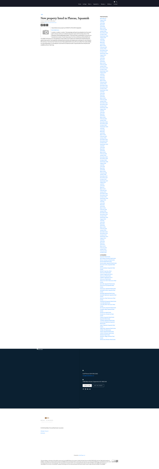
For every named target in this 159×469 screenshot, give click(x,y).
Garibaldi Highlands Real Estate (107, 293)
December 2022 (104, 85)
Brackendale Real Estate (106, 261)
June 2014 (102, 241)
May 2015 (102, 223)
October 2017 (103, 179)
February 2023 (103, 82)
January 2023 (103, 83)
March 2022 (103, 98)
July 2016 (102, 201)
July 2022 (102, 91)
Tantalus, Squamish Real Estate (107, 320)
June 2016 (102, 203)
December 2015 (104, 212)
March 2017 (103, 188)
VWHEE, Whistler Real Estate (107, 333)
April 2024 (102, 61)
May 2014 (102, 243)
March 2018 (103, 171)
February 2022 (103, 99)
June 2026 (102, 23)
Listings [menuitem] (84, 4)
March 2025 (103, 45)
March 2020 (103, 134)
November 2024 (104, 50)
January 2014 (103, 249)
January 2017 (103, 192)
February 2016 (103, 209)
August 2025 (103, 37)
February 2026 (103, 29)
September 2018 (104, 161)
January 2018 (103, 174)
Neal (89, 4)
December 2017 (104, 176)
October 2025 (103, 34)
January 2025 (103, 48)
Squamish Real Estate (105, 256)
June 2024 (102, 58)
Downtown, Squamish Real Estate (108, 288)
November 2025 (104, 32)
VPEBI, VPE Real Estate (105, 330)
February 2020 (103, 136)
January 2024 (103, 66)
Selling (109, 4)
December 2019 (104, 139)
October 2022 (103, 88)
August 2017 (103, 182)
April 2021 (102, 115)
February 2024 (103, 64)
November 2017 (104, 177)
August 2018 (103, 163)
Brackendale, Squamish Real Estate (108, 263)
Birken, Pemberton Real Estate (107, 260)
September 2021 (104, 107)
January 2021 (103, 120)
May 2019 (102, 149)
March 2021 (103, 117)
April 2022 (102, 96)
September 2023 (104, 71)
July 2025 (102, 39)
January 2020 (103, 138)
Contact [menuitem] (116, 4)
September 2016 (104, 198)
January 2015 (103, 230)
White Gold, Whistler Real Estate (107, 339)
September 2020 (104, 126)
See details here (55, 30)
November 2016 (104, 195)
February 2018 (103, 173)
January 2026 (103, 31)
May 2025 (102, 42)
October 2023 (103, 69)
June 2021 (102, 112)
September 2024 (104, 53)
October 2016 (103, 196)
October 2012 (103, 252)
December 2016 (104, 193)
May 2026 (102, 24)
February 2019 (103, 153)
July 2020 (102, 128)
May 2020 (102, 131)
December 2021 (104, 102)
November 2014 (104, 233)
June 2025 (102, 40)
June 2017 (102, 185)
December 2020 (104, 122)
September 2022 (104, 90)
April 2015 (102, 225)
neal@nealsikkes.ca (88, 375)
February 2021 (103, 118)
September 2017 (104, 181)
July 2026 (102, 21)
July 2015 (102, 220)
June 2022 (102, 93)
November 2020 (104, 123)
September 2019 (104, 144)
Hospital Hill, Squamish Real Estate (108, 301)
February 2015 (103, 228)
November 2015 (104, 214)
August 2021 (103, 109)
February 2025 (103, 47)
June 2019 (102, 147)
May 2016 (102, 204)
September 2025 (104, 36)
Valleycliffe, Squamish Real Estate (108, 328)
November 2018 (104, 158)
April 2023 (102, 79)
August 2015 (103, 219)
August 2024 (103, 55)
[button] (87, 385)
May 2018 (102, 168)
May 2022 (102, 95)
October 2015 (103, 216)
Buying (102, 4)
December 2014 (104, 231)
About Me (87, 385)
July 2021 (102, 110)
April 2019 (102, 150)
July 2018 (102, 165)
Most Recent (103, 18)
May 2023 (102, 77)
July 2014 (102, 239)
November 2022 (104, 87)
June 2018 (102, 166)
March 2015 (103, 227)
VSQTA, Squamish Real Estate (107, 331)
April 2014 (102, 244)
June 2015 (102, 222)
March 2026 (103, 28)
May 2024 (102, 60)
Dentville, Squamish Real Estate (107, 283)
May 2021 (102, 114)
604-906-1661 (93, 373)
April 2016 (102, 206)
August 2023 (103, 72)
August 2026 (103, 20)
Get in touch (98, 385)
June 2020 (102, 130)
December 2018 (104, 157)
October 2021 (103, 106)
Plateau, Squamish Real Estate (50, 22)
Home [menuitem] (79, 4)
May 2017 (102, 187)
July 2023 (102, 74)
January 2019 (103, 155)
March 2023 (103, 80)
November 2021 (104, 104)
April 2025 (102, 44)
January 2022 (103, 101)
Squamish (95, 4)
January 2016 (103, 211)
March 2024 (103, 63)
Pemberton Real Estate (105, 312)
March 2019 (103, 152)
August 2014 (103, 238)
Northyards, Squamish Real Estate (108, 307)
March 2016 (103, 208)
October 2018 (103, 160)
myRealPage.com (82, 455)
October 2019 (103, 142)
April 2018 (102, 169)
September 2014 (104, 236)
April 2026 (102, 26)
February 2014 (103, 247)
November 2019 (104, 141)
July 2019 (102, 146)
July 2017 (102, 184)
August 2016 (103, 200)
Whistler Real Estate (105, 334)
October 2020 (103, 125)
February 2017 (103, 190)
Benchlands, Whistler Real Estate (108, 258)
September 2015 (104, 217)
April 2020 (102, 133)
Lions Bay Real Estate (105, 303)
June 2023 (102, 75)
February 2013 (103, 251)
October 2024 (103, 52)
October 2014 (103, 235)
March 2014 (103, 246)
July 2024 (102, 56)
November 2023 (104, 67)
